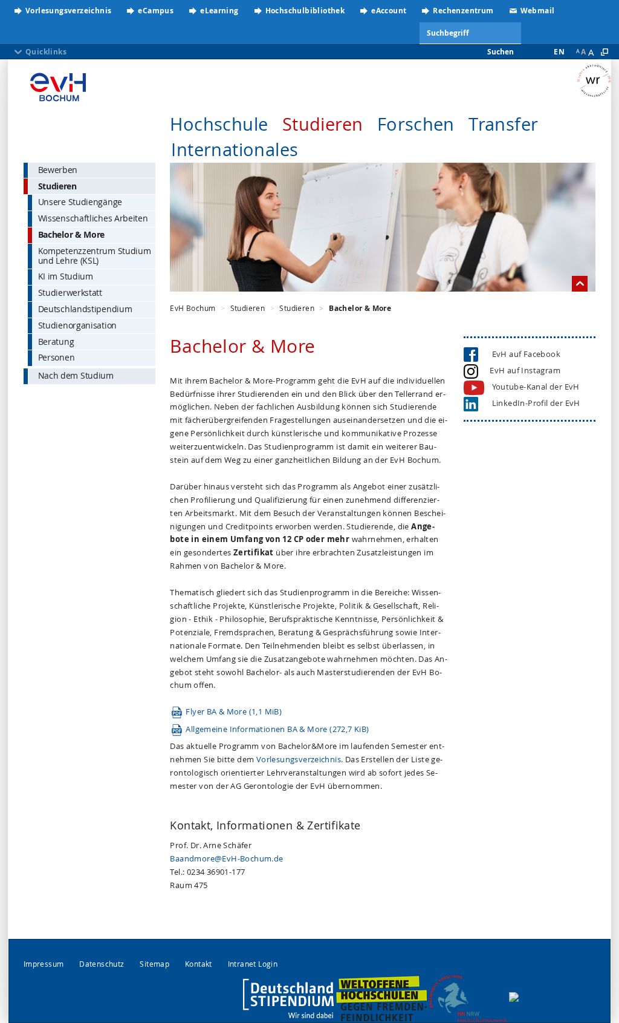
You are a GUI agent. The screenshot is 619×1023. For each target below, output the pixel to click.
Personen (56, 357)
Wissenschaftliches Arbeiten (93, 218)
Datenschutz (101, 964)
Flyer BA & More (234, 711)
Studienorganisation (77, 325)
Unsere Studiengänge (80, 202)
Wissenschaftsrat (594, 82)
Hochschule (219, 124)
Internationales (234, 149)
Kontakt (198, 964)
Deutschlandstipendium (85, 309)
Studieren (322, 124)
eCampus (155, 10)
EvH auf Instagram (523, 370)
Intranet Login (253, 964)
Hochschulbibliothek (305, 10)
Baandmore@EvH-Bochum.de (226, 858)
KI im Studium (65, 276)
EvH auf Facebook (523, 353)
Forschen (416, 124)
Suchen (500, 52)
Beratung (56, 341)
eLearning (219, 10)
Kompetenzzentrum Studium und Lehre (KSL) (94, 255)
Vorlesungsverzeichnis (68, 10)
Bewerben (58, 169)
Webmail (537, 10)
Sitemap (154, 964)
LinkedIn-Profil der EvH (533, 402)
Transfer (503, 124)
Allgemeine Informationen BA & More (277, 729)
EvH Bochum (192, 308)
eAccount (388, 10)
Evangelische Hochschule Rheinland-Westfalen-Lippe (58, 88)
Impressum (44, 964)
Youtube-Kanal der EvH (536, 386)
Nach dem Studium (76, 375)
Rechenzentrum (463, 10)
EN (559, 52)
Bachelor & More (71, 234)
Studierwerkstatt (70, 292)
